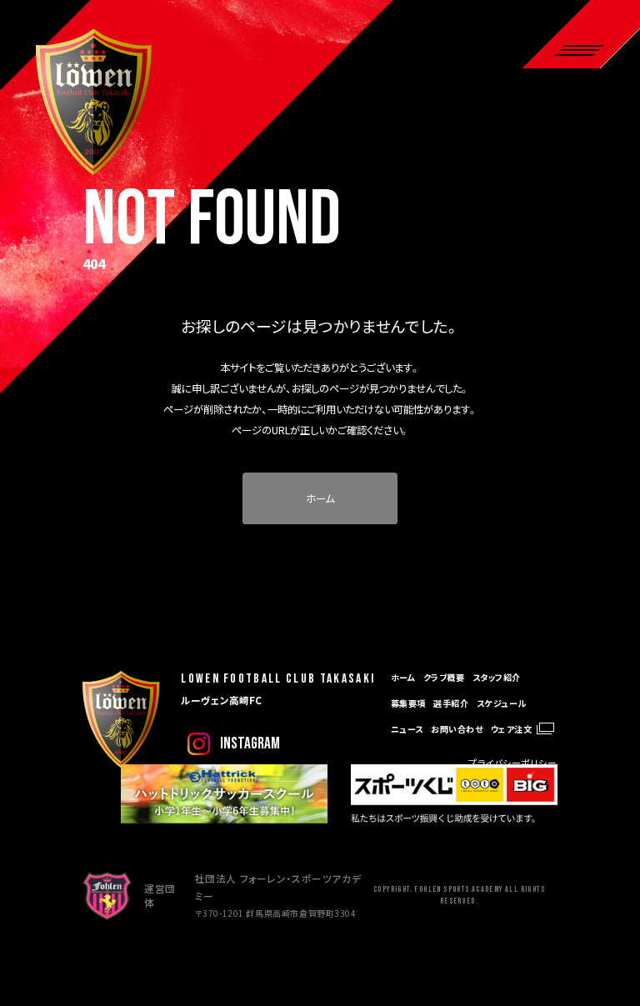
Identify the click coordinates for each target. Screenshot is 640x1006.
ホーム (320, 498)
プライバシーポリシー (512, 762)
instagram (250, 743)
